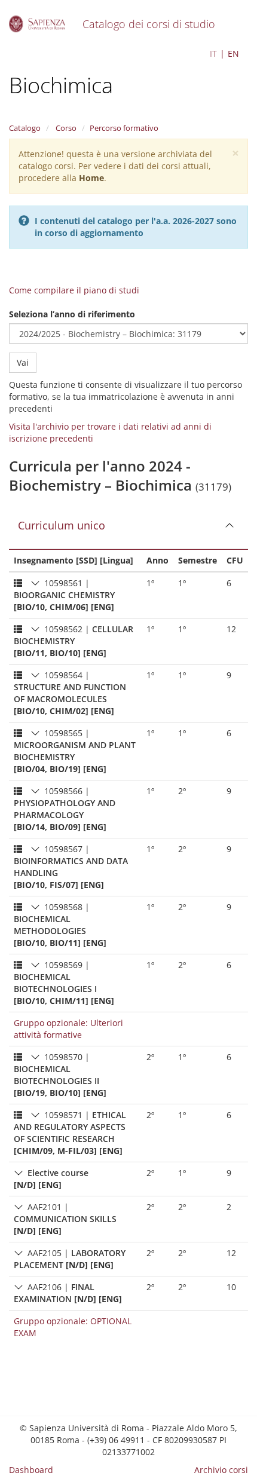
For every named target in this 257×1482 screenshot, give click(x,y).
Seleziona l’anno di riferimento (72, 314)
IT (213, 53)
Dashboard (31, 1469)
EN (233, 53)
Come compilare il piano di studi (74, 290)
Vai (23, 362)
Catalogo (25, 128)
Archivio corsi (221, 1469)
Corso (65, 128)
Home (91, 177)
